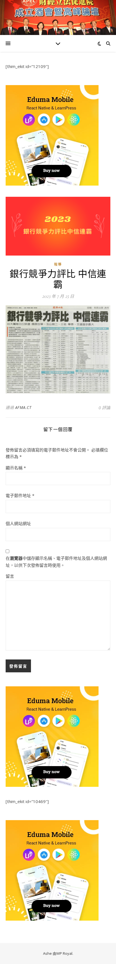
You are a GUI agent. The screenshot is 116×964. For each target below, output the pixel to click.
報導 (58, 264)
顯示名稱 (16, 468)
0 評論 (104, 407)
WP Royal (64, 953)
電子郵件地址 (20, 495)
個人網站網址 (18, 523)
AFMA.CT (23, 407)
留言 (10, 576)
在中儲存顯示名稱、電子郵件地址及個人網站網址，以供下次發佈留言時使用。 (56, 561)
